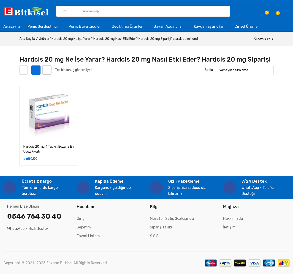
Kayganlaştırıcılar (209, 26)
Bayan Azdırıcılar (169, 26)
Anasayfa (11, 26)
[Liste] (47, 70)
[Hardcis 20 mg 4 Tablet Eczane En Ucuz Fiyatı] (48, 115)
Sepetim (84, 227)
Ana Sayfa (27, 39)
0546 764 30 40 (34, 216)
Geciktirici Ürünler (128, 26)
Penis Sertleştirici (43, 26)
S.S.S (154, 236)
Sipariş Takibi (161, 227)
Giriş (80, 218)
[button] (282, 11)
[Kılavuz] (36, 70)
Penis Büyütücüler (85, 26)
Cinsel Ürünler (247, 26)
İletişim (229, 227)
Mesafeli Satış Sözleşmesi (172, 218)
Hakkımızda (233, 218)
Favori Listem (88, 236)
